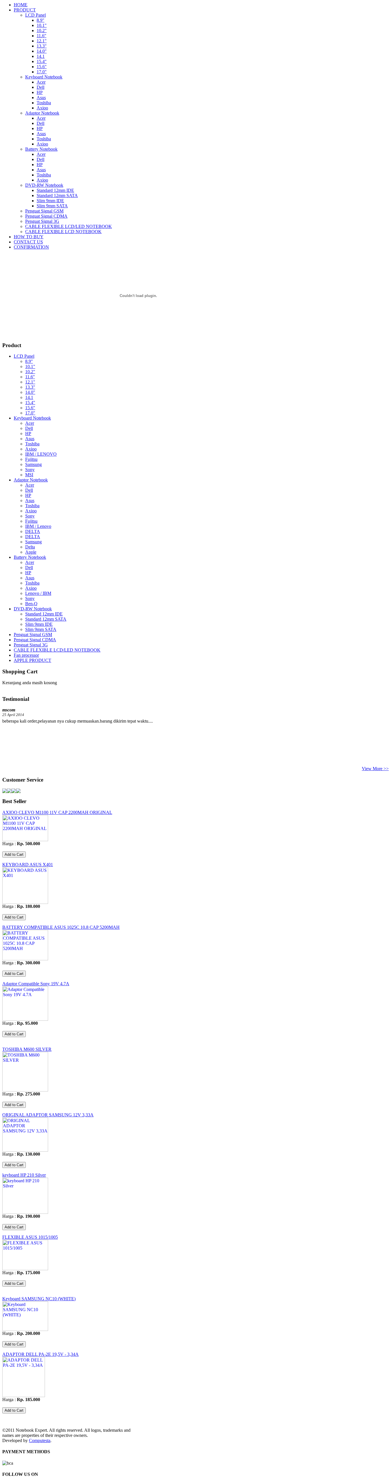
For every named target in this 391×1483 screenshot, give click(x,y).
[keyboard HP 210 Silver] (25, 1212)
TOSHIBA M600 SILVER (27, 1049)
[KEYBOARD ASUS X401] (25, 902)
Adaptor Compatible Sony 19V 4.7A (35, 983)
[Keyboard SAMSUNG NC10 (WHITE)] (25, 1329)
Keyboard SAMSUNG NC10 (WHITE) (39, 1298)
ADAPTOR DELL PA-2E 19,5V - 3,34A (40, 1354)
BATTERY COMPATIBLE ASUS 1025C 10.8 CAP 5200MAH (61, 927)
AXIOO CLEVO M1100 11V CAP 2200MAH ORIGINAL (57, 812)
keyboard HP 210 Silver (24, 1175)
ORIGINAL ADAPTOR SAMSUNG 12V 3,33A (48, 1114)
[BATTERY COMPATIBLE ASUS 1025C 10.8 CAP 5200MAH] (25, 958)
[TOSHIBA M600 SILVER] (25, 1089)
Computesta (39, 1440)
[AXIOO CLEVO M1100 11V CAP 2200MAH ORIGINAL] (25, 839)
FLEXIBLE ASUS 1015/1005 (30, 1237)
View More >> (375, 768)
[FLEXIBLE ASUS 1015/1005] (25, 1268)
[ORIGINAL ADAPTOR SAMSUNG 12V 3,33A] (25, 1150)
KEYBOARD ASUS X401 (27, 864)
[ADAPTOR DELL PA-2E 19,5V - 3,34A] (23, 1395)
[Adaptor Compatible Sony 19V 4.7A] (25, 1019)
